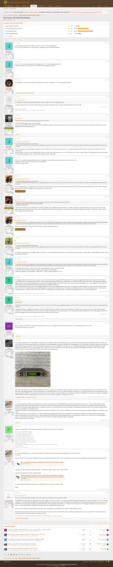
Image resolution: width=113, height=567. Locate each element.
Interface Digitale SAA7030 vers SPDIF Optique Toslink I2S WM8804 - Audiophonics (43, 475)
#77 (108, 401)
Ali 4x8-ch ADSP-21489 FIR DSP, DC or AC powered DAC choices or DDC (29, 530)
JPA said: (18, 300)
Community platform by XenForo (48, 564)
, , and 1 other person (27, 397)
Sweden (11, 112)
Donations (50, 6)
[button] (45, 6)
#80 (108, 492)
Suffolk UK (11, 213)
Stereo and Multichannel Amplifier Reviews (26, 545)
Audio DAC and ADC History (30, 515)
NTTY (9, 536)
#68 (108, 176)
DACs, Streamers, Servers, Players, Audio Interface (28, 531)
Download (18, 455)
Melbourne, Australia (8, 135)
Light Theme (8, 561)
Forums (34, 6)
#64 (108, 97)
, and (25, 93)
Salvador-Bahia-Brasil (10, 254)
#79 (108, 450)
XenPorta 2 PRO (50, 565)
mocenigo (104, 550)
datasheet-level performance (96, 502)
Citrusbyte (10, 540)
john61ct (10, 531)
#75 (108, 323)
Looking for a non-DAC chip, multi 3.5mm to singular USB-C (26, 539)
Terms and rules (92, 561)
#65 (108, 115)
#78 (108, 426)
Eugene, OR (11, 293)
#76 (108, 340)
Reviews (18, 6)
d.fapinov (104, 545)
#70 (108, 217)
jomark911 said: (19, 200)
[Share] (105, 43)
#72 (108, 259)
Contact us (85, 561)
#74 (108, 297)
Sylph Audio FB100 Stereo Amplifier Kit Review (22, 544)
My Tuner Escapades (57, 515)
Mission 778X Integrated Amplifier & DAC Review (23, 548)
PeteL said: (18, 118)
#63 (108, 80)
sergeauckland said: (20, 220)
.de (12, 507)
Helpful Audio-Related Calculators (44, 515)
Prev (6, 40)
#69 (108, 197)
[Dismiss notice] (108, 12)
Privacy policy (100, 561)
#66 (108, 138)
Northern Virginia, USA (9, 192)
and (20, 319)
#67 (108, 157)
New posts (5, 8)
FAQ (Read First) (9, 6)
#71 (108, 238)
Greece (11, 58)
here (74, 12)
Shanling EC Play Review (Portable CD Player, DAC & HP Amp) (26, 534)
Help (106, 561)
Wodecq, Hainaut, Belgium (9, 357)
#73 (108, 277)
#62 (108, 61)
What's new (41, 6)
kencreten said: (19, 100)
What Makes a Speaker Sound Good (24, 327)
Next (22, 40)
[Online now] (9, 182)
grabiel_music (103, 535)
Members (57, 6)
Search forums (13, 8)
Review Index (25, 6)
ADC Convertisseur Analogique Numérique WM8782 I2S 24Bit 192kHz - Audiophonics (44, 462)
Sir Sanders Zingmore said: (22, 141)
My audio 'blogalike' (19, 515)
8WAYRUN (64, 565)
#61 (108, 43)
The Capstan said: (20, 495)
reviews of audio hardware (31, 12)
